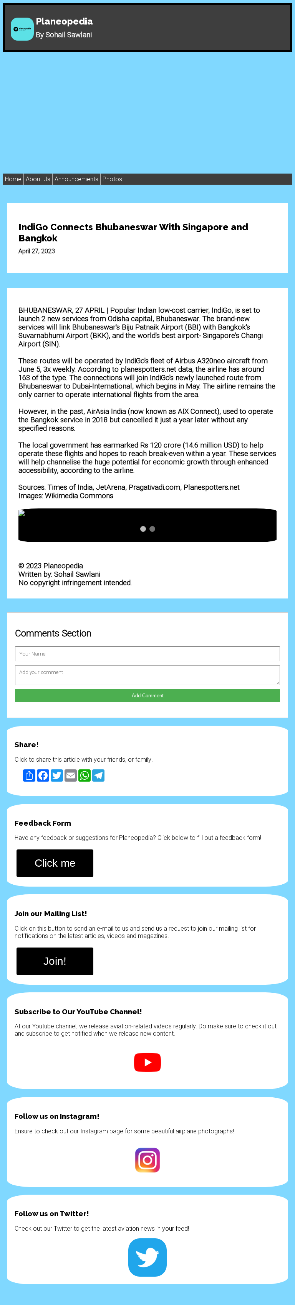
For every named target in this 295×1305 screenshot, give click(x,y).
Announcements (76, 179)
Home (13, 179)
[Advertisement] (147, 109)
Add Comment (148, 695)
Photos (112, 179)
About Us (38, 179)
